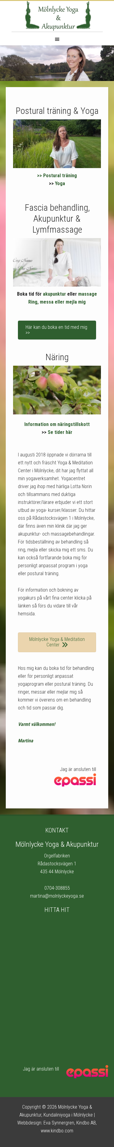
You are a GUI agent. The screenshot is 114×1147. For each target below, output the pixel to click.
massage (87, 294)
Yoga (60, 183)
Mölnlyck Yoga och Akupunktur (57, 16)
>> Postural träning (57, 175)
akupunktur (54, 294)
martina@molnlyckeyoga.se (57, 896)
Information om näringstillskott (57, 424)
